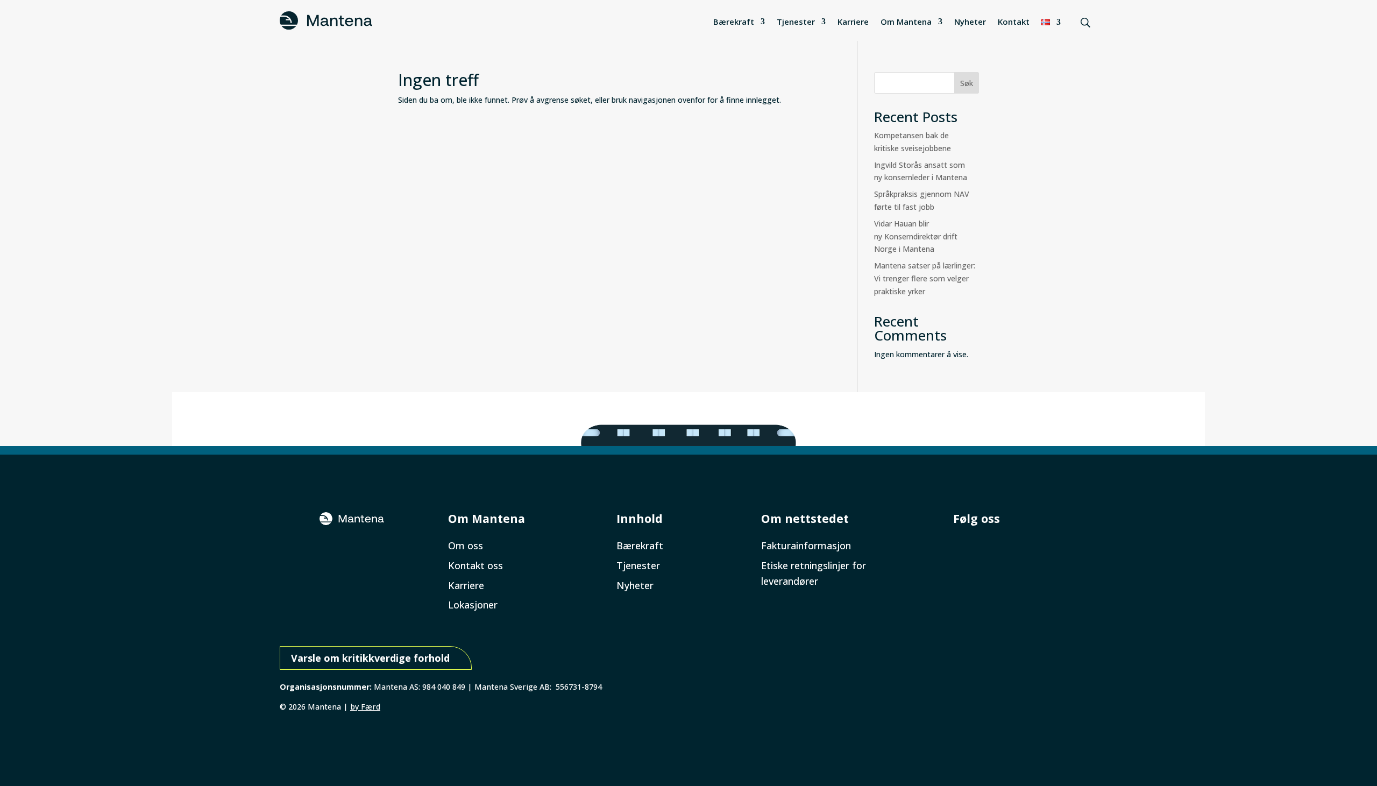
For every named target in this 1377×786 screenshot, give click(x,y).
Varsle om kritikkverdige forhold (370, 658)
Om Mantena (906, 21)
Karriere (853, 21)
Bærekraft (733, 21)
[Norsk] (1051, 22)
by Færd (365, 707)
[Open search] (1085, 22)
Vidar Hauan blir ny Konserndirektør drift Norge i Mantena (915, 236)
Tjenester (796, 21)
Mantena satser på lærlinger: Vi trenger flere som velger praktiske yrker (925, 278)
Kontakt (1014, 21)
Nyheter (970, 21)
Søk (966, 83)
